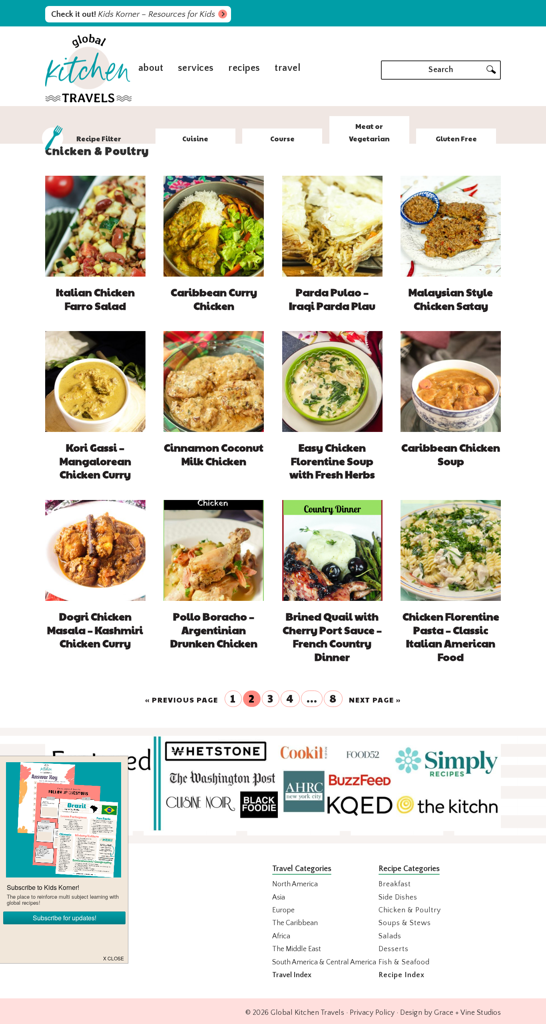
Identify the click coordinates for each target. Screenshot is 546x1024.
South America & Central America (324, 962)
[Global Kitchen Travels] (88, 101)
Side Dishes (398, 897)
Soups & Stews (405, 923)
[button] (114, 958)
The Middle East (296, 949)
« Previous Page (181, 699)
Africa (281, 936)
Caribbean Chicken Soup (450, 454)
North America (295, 884)
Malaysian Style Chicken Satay (451, 299)
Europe (283, 910)
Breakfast (395, 884)
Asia (278, 897)
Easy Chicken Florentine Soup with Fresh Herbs (332, 461)
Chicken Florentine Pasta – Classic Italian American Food (451, 636)
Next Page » (375, 699)
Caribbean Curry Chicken (214, 299)
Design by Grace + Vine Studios (450, 1013)
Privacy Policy (372, 1013)
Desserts (394, 949)
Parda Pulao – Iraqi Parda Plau (332, 299)
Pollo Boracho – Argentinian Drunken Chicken (213, 630)
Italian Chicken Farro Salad (95, 299)
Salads (390, 936)
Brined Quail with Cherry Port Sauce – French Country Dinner (332, 636)
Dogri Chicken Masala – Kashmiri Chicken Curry (95, 630)
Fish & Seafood (404, 962)
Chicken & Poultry (410, 910)
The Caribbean (295, 923)
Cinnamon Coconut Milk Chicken (213, 454)
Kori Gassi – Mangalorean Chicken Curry (95, 461)
